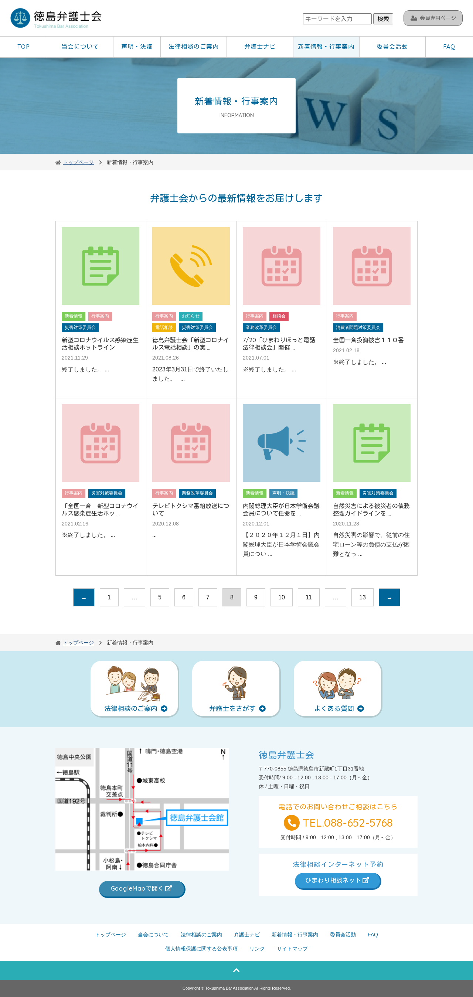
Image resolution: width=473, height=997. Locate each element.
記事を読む (101, 309)
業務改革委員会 (261, 327)
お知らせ (191, 316)
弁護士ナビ (260, 46)
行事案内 (100, 316)
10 (281, 597)
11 (309, 597)
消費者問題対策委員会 (358, 327)
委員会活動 (392, 46)
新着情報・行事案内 (326, 46)
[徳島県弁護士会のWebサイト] (56, 19)
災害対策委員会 (80, 327)
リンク (257, 949)
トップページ (110, 935)
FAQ (449, 46)
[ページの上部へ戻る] (236, 970)
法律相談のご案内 (194, 46)
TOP (23, 46)
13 (362, 597)
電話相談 (164, 327)
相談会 (279, 316)
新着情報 (73, 316)
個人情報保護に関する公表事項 (201, 949)
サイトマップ (292, 949)
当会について (80, 46)
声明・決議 (137, 46)
